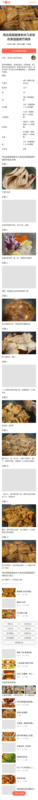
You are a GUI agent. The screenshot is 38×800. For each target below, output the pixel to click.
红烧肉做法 (27, 638)
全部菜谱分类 (19, 642)
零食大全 (27, 628)
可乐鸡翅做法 (10, 638)
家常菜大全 (27, 633)
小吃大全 (10, 628)
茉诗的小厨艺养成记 (14, 58)
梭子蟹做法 (10, 633)
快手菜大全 (27, 624)
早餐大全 (10, 624)
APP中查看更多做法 (19, 51)
